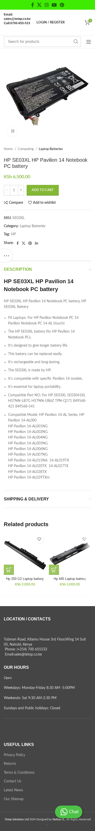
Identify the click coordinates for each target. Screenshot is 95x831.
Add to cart (43, 190)
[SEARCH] (75, 41)
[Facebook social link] (32, 5)
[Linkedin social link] (36, 243)
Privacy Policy (14, 755)
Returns (10, 764)
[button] (9, 570)
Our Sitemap (14, 799)
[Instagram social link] (46, 5)
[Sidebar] (6, 255)
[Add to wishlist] (39, 539)
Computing (26, 149)
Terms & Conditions (19, 772)
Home (8, 149)
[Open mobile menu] (89, 42)
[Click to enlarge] (13, 131)
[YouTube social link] (54, 5)
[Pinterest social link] (62, 5)
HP (13, 234)
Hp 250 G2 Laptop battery (25, 579)
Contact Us (12, 781)
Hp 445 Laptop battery (70, 579)
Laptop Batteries (51, 149)
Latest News (13, 790)
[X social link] (39, 5)
